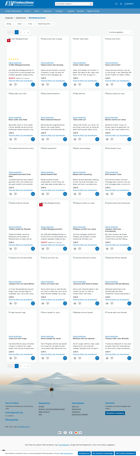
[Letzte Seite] (28, 32)
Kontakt (41, 406)
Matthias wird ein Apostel (84, 338)
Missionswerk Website (80, 414)
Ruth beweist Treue (113, 174)
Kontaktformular (24, 427)
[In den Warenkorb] (33, 85)
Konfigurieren (84, 453)
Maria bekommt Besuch (51, 120)
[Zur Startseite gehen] (19, 3)
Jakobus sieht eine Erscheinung (113, 230)
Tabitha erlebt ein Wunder (20, 229)
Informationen (78, 403)
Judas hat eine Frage (18, 338)
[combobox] (72, 4)
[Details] (11, 85)
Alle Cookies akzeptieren (125, 453)
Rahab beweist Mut (49, 174)
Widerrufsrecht (44, 412)
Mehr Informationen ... (67, 453)
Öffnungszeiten (11, 420)
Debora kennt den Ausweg (52, 65)
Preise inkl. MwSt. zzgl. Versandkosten (21, 80)
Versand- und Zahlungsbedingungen (52, 409)
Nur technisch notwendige (103, 453)
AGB (40, 414)
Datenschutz (76, 409)
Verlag (8, 24)
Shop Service (44, 403)
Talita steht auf (79, 120)
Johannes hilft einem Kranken (85, 284)
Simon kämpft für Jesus (51, 338)
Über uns (75, 406)
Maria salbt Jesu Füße (18, 120)
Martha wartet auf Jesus (115, 120)
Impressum (76, 412)
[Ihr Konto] (121, 4)
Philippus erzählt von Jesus (84, 229)
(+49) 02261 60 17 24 (14, 412)
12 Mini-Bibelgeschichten (19, 65)
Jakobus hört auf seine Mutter (21, 284)
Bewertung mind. (44, 24)
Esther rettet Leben (81, 65)
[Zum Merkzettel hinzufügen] (15, 85)
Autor (20, 24)
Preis (30, 24)
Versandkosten (63, 445)
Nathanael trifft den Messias (117, 284)
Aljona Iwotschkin (15, 63)
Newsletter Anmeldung (115, 413)
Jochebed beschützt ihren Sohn (20, 175)
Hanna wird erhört (112, 65)
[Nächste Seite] (24, 32)
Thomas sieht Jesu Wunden (117, 338)
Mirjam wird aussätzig (82, 174)
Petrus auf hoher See (50, 284)
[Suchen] (91, 4)
